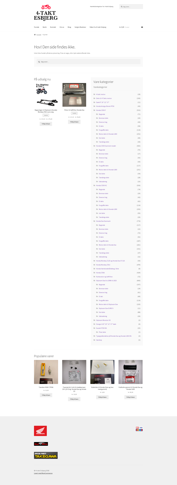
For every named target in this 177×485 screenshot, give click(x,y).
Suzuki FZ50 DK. (101, 328)
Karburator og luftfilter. (104, 277)
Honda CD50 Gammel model (106, 146)
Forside (36, 27)
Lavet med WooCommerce (43, 473)
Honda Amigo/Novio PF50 (105, 106)
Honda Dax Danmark (103, 221)
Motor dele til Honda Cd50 (108, 134)
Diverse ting (103, 122)
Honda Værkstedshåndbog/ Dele (107, 269)
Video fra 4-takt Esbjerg (98, 27)
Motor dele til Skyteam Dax (108, 304)
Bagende (102, 114)
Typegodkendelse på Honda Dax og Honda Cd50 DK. (114, 336)
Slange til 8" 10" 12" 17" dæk (106, 324)
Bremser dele (103, 118)
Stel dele (102, 138)
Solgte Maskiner (80, 27)
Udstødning (103, 181)
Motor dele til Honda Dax (107, 245)
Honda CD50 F (101, 110)
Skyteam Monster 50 (103, 320)
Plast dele (102, 332)
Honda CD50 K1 (101, 185)
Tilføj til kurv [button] (46, 124)
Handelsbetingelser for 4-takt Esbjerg (101, 6)
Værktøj (99, 340)
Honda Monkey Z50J (103, 265)
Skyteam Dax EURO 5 (106, 308)
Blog (69, 27)
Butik (45, 27)
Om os (62, 27)
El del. (101, 296)
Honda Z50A (100, 273)
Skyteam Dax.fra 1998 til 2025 (106, 281)
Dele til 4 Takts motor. (104, 98)
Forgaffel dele (103, 130)
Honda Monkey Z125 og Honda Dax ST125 (110, 261)
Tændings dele (104, 142)
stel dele (102, 213)
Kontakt (53, 27)
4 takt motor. (101, 94)
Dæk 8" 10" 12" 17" (102, 102)
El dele (101, 126)
